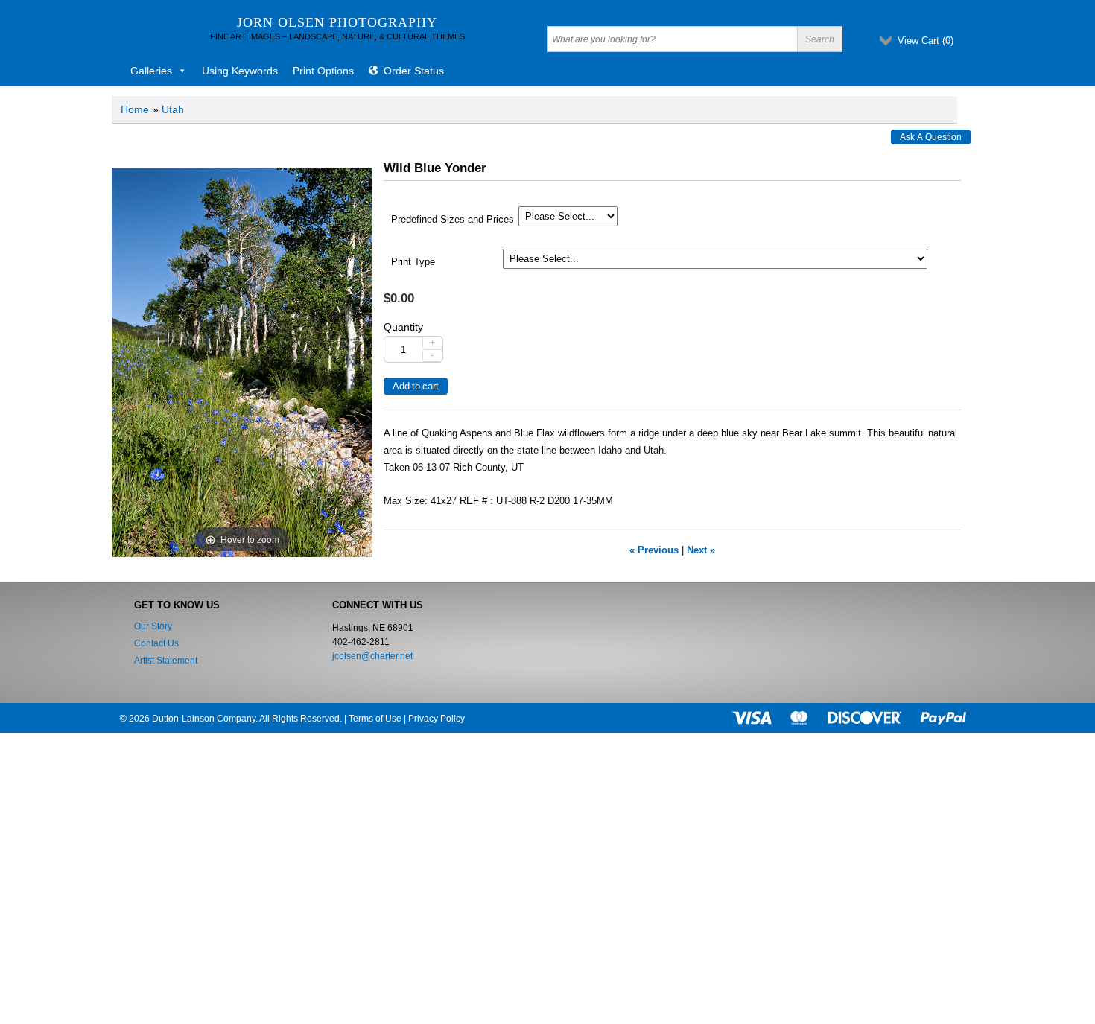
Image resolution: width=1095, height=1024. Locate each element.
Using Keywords (240, 71)
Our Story (153, 626)
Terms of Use (375, 718)
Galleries (151, 71)
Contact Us (156, 643)
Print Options (323, 71)
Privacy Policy (436, 718)
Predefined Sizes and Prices (452, 219)
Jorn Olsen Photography (337, 22)
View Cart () (925, 40)
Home (135, 109)
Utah (173, 109)
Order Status (414, 71)
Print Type (413, 262)
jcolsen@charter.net (372, 656)
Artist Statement (165, 660)
